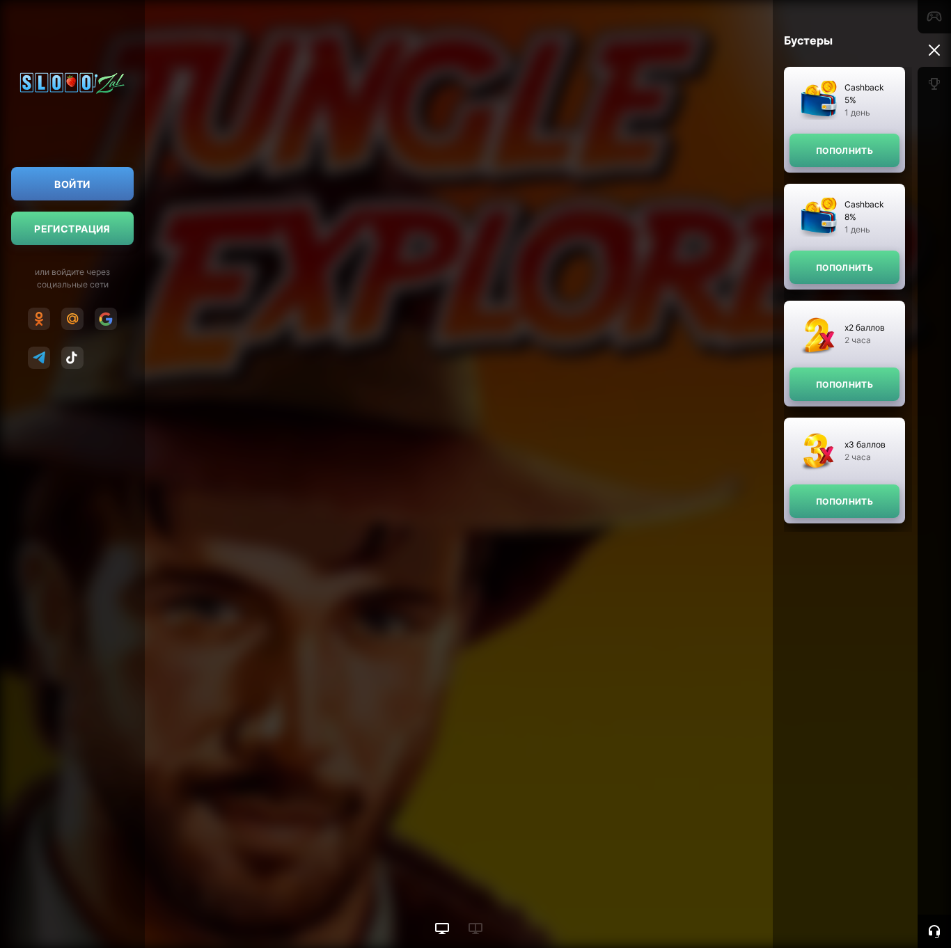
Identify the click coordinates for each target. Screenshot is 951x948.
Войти (72, 184)
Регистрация (72, 229)
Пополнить (844, 150)
